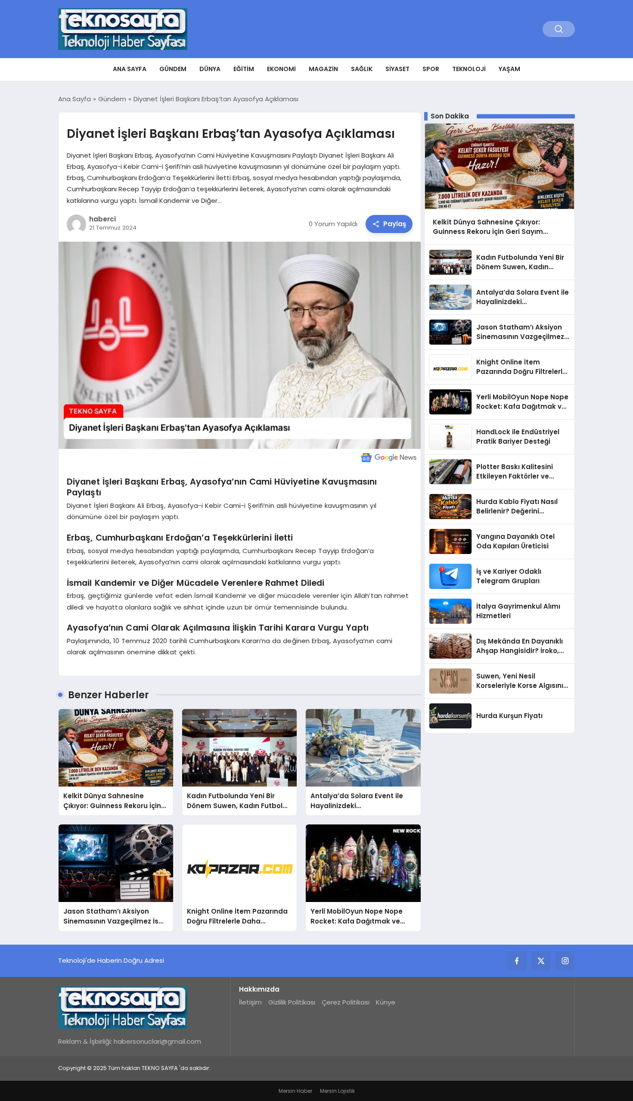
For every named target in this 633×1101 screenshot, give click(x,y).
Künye (385, 1002)
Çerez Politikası (345, 1002)
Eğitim (243, 69)
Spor (430, 69)
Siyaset (397, 69)
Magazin (323, 69)
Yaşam (509, 69)
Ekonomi (281, 69)
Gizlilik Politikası (291, 1002)
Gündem (172, 69)
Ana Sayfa (129, 69)
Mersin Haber (295, 1091)
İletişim (250, 1002)
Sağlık (361, 69)
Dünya (209, 69)
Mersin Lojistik (337, 1091)
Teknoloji (469, 69)
